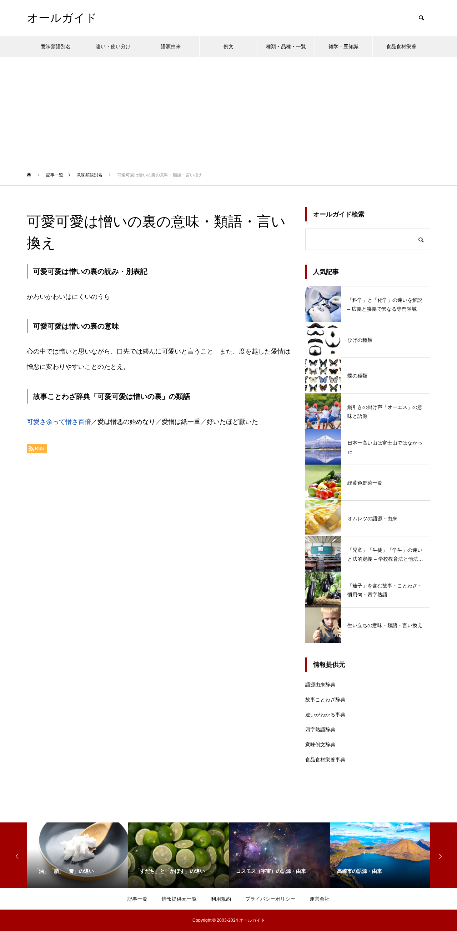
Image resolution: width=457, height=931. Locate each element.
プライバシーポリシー (270, 899)
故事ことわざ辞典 (325, 699)
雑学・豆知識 (343, 46)
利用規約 (221, 899)
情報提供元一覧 (179, 899)
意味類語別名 (56, 46)
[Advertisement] (228, 111)
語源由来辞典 (320, 684)
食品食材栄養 (401, 46)
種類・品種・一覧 (286, 46)
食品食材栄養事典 (325, 759)
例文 (228, 46)
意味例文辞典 (320, 744)
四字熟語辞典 (320, 729)
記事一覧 (137, 899)
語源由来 (171, 46)
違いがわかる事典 (325, 714)
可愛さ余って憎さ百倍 (59, 421)
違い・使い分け (113, 46)
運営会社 (320, 899)
